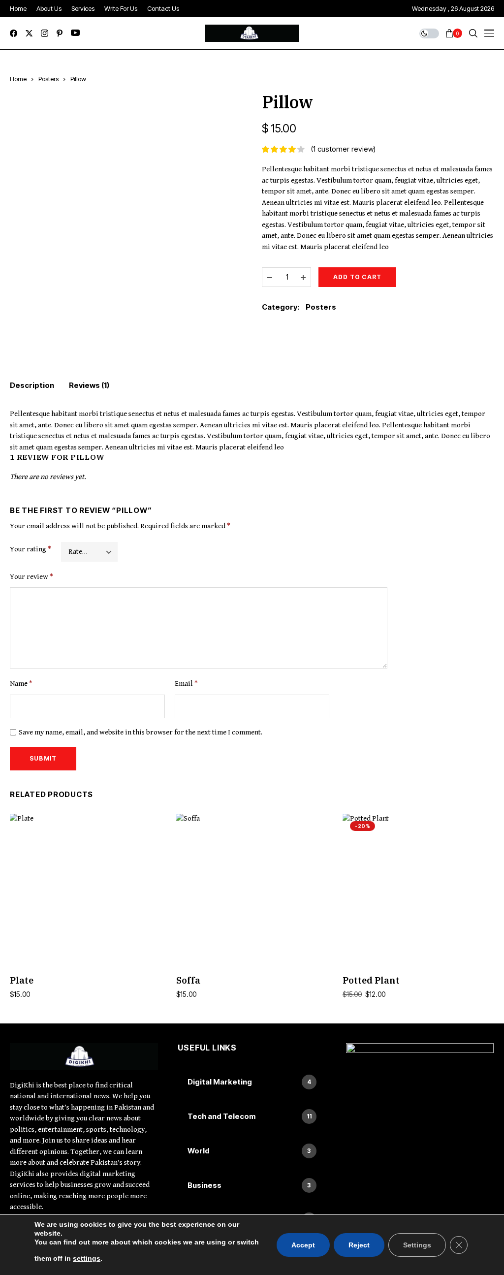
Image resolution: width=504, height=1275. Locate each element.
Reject (359, 1245)
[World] (252, 1151)
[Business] (252, 1185)
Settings (417, 1245)
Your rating (30, 549)
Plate (21, 980)
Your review (31, 577)
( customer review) (343, 149)
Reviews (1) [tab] (89, 385)
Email (186, 683)
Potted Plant (371, 980)
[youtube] (75, 33)
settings (86, 1258)
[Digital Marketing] (252, 1082)
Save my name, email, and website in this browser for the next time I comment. (140, 732)
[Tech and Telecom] (252, 1116)
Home (18, 79)
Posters (48, 79)
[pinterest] (60, 33)
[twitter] (29, 33)
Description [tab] (32, 385)
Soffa (188, 980)
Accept (303, 1245)
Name (21, 683)
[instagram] (44, 33)
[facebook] (13, 33)
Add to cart (357, 277)
